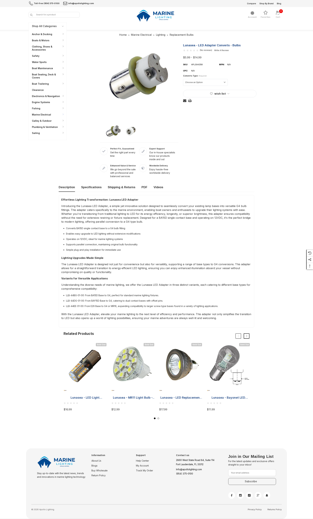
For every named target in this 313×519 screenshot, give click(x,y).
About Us (96, 460)
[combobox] (54, 15)
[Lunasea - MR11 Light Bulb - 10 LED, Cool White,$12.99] (132, 364)
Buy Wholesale (99, 470)
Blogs (94, 465)
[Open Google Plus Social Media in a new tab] (258, 495)
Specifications (91, 187)
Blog (279, 3)
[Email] (184, 101)
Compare (251, 3)
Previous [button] (238, 336)
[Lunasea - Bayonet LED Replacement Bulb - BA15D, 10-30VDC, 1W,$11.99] (228, 364)
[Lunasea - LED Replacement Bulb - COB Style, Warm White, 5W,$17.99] (180, 364)
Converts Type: (195, 76)
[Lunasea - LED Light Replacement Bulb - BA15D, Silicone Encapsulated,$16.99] (85, 364)
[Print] (190, 101)
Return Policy (98, 475)
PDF (144, 187)
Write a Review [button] (221, 50)
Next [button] (246, 336)
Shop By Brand (266, 3)
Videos (158, 187)
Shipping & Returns (121, 187)
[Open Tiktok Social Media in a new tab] (249, 495)
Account (252, 17)
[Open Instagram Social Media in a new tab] (240, 495)
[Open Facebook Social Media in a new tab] (231, 495)
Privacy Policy (255, 509)
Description (67, 187)
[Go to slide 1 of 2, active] (155, 418)
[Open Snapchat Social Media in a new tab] (266, 495)
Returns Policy (275, 509)
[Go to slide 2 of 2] (158, 418)
